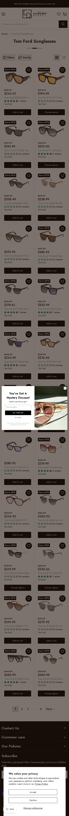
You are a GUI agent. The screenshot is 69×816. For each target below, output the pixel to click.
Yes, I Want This (18, 413)
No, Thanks (18, 417)
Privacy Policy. (41, 784)
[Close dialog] (65, 388)
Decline (32, 800)
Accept (33, 792)
